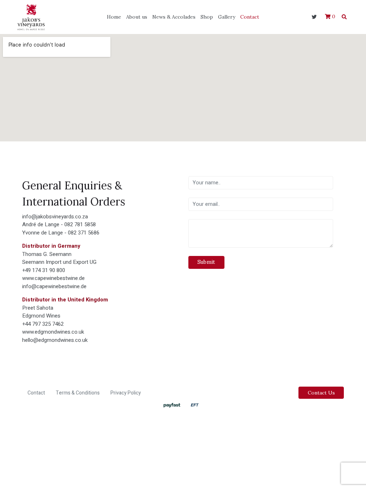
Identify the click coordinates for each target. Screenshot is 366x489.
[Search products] (344, 17)
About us (136, 17)
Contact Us (321, 392)
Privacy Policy (125, 393)
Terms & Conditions (78, 393)
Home (114, 17)
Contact (249, 17)
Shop (207, 17)
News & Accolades (174, 17)
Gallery (226, 17)
